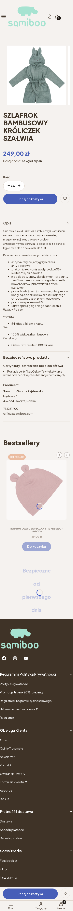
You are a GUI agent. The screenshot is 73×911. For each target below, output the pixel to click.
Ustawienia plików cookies (17, 709)
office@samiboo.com (18, 413)
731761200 (10, 408)
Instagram (7, 877)
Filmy (3, 869)
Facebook (7, 860)
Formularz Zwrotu (12, 782)
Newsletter (7, 757)
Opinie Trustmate (11, 748)
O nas (4, 740)
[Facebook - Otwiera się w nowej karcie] (4, 658)
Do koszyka (36, 546)
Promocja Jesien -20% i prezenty (22, 692)
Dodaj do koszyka (30, 199)
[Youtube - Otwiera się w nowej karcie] (26, 658)
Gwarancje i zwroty (12, 773)
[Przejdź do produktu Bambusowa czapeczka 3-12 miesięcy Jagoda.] (36, 488)
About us (6, 790)
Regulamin (7, 717)
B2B (3, 799)
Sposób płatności (12, 830)
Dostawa (6, 821)
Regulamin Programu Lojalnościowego (26, 701)
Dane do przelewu (12, 838)
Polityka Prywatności (14, 684)
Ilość (6, 177)
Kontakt (5, 765)
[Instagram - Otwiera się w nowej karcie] (15, 658)
